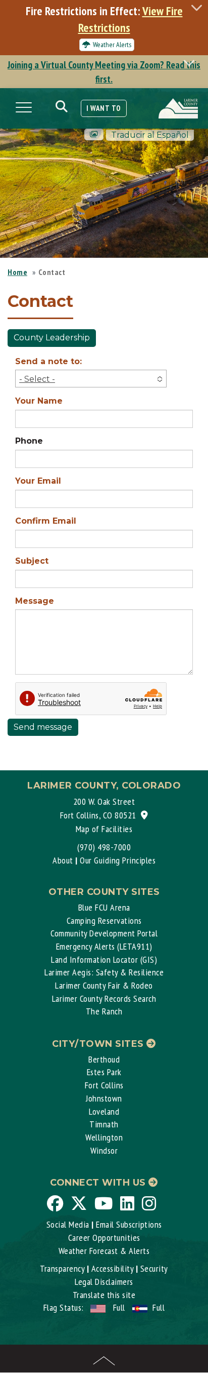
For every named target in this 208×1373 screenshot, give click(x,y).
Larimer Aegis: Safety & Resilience (104, 972)
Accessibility (112, 1268)
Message (34, 601)
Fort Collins (104, 1085)
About (63, 860)
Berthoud (104, 1059)
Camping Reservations (104, 920)
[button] (91, 378)
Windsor (104, 1150)
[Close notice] (199, 7)
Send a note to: (48, 361)
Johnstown (104, 1098)
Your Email (38, 481)
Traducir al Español (150, 135)
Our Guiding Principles (117, 860)
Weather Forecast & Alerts (104, 1251)
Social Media (67, 1224)
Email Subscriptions (129, 1224)
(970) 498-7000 (104, 847)
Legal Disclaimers (104, 1281)
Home (17, 272)
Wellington (104, 1137)
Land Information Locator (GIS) (104, 959)
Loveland (104, 1111)
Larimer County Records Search (104, 998)
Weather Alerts (112, 44)
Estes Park (104, 1072)
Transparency (62, 1268)
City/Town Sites (99, 1043)
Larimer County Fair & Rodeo (104, 985)
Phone (29, 441)
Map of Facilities (104, 829)
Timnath (104, 1124)
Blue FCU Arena (104, 907)
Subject (31, 561)
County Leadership (52, 337)
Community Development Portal (104, 933)
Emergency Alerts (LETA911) (104, 946)
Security (154, 1268)
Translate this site (104, 1295)
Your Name (39, 401)
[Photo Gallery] (93, 134)
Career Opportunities (104, 1237)
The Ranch (104, 1011)
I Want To (103, 108)
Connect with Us (99, 1182)
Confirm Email (45, 521)
